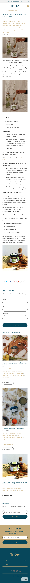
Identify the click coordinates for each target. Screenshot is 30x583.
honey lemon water (6, 25)
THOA (22, 30)
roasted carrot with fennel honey (18, 442)
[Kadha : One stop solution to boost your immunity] (15, 360)
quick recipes (5, 30)
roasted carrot (5, 442)
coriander (4, 21)
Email (4, 306)
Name (4, 299)
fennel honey (20, 433)
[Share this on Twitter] (6, 281)
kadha (13, 371)
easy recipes (15, 23)
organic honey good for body (8, 27)
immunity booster (17, 25)
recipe (17, 30)
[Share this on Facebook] (10, 281)
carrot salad (5, 433)
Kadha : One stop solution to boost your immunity (14, 363)
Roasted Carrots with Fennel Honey (13, 429)
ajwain (4, 369)
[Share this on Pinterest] (14, 281)
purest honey (20, 27)
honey (16, 369)
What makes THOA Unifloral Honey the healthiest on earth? (14, 483)
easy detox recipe (6, 23)
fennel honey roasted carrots (9, 435)
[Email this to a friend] (23, 281)
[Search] (23, 6)
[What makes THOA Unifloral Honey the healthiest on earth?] (15, 479)
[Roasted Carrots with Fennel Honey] (15, 425)
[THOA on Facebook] (11, 571)
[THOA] (15, 6)
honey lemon (22, 23)
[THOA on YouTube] (14, 571)
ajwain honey (10, 369)
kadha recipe (19, 371)
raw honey (12, 30)
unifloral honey (5, 32)
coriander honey (12, 21)
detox (19, 21)
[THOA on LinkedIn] (20, 571)
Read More (8, 382)
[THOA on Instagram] (17, 571)
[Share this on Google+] (19, 281)
